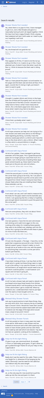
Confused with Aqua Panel (16, 151)
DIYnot (5, 391)
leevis (7, 41)
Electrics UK (32, 350)
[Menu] (2, 2)
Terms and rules (19, 393)
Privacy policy (29, 393)
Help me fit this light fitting (16, 339)
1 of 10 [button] (16, 382)
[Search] (42, 2)
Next (22, 382)
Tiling (30, 166)
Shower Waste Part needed (16, 25)
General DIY (31, 314)
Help (36, 393)
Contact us (9, 393)
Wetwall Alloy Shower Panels (16, 298)
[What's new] (37, 2)
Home (8, 395)
